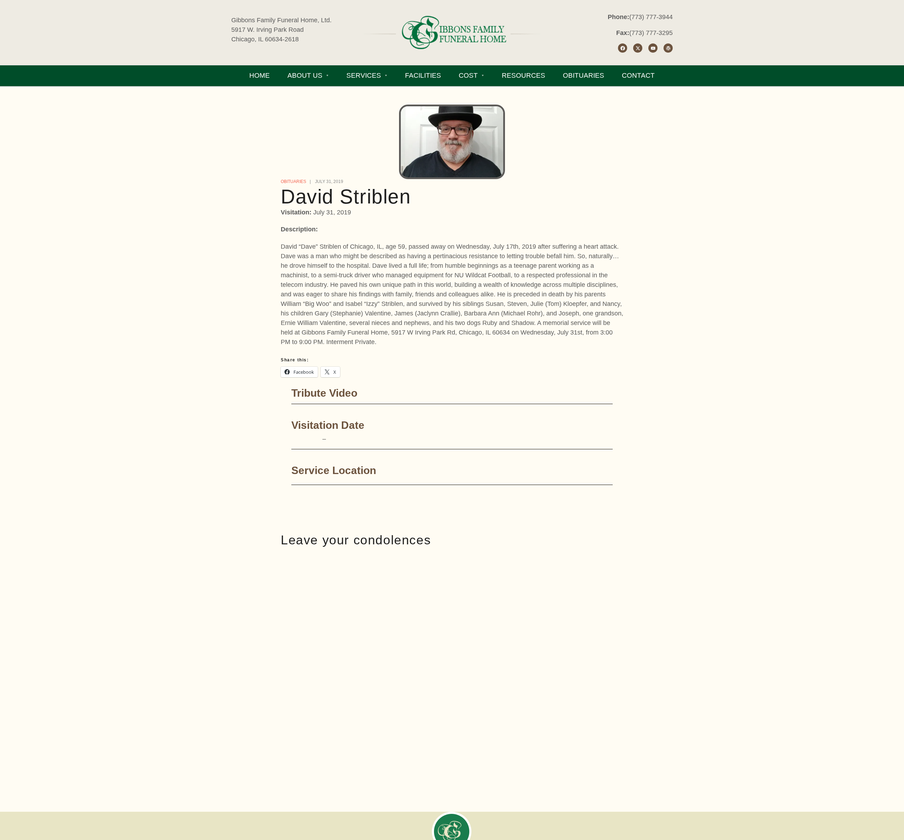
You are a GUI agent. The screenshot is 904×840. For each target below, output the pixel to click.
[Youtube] (653, 48)
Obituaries (293, 181)
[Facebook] (622, 48)
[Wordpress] (668, 48)
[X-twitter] (637, 48)
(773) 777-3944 (651, 16)
